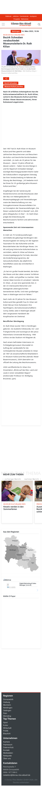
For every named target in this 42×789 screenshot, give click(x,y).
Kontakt (6, 750)
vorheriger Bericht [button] (13, 479)
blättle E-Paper (9, 596)
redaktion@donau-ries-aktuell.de (16, 775)
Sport (5, 722)
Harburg (6, 702)
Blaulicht (6, 733)
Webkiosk (8, 16)
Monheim (7, 705)
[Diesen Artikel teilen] (6, 78)
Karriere (6, 741)
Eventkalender (24, 16)
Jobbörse (16, 16)
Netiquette (7, 755)
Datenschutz (8, 747)
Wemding (7, 716)
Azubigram (33, 16)
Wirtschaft (7, 728)
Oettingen (7, 710)
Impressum (7, 744)
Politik (5, 730)
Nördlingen (7, 707)
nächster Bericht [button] (31, 479)
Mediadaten (24, 19)
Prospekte (17, 19)
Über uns (7, 758)
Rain (5, 713)
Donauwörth (8, 699)
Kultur (5, 725)
